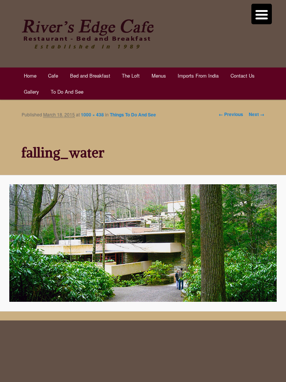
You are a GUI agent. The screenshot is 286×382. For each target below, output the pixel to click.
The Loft (131, 75)
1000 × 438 (92, 114)
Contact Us (243, 75)
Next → (256, 114)
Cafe (53, 75)
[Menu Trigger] (261, 14)
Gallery (31, 91)
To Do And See (67, 91)
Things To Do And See (133, 114)
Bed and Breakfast (90, 75)
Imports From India (198, 75)
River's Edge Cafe (87, 33)
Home (30, 75)
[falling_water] (143, 243)
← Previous (231, 114)
